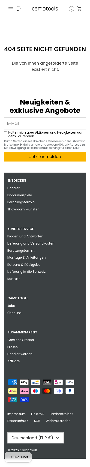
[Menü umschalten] (11, 9)
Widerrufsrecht (58, 421)
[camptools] (45, 9)
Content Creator (20, 340)
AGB (37, 421)
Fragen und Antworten (25, 236)
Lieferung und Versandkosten (30, 243)
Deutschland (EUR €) (32, 438)
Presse (12, 347)
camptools (28, 450)
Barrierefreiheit (62, 414)
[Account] (69, 9)
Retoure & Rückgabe (23, 264)
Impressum (16, 414)
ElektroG (37, 414)
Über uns (14, 313)
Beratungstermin (21, 202)
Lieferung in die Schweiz (26, 271)
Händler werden (20, 354)
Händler (13, 188)
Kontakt (13, 278)
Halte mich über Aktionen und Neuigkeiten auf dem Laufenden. (45, 134)
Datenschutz (17, 421)
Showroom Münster (23, 209)
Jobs (11, 305)
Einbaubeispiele (19, 195)
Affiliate (13, 361)
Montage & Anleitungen (26, 257)
